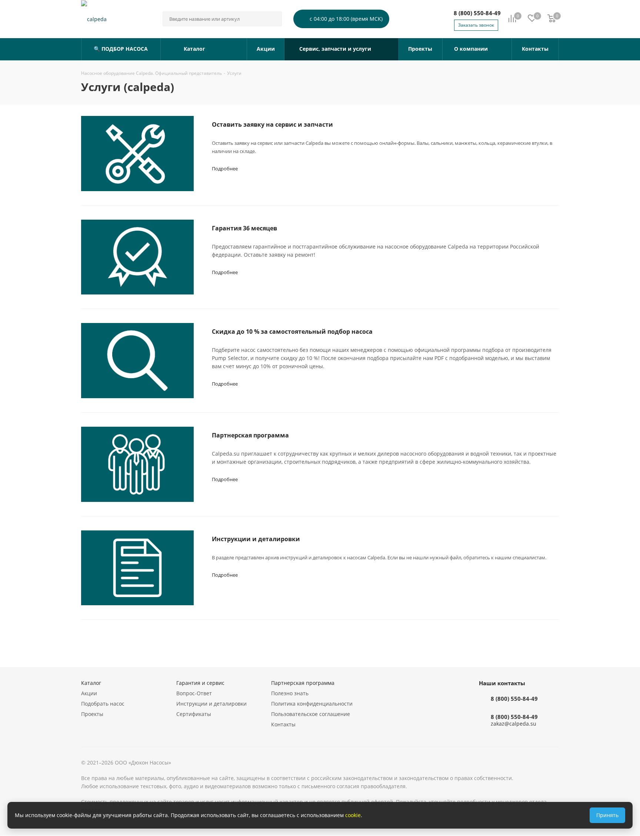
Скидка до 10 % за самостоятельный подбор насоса (292, 331)
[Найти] (273, 18)
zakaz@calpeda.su (513, 723)
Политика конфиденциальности (312, 703)
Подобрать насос (102, 703)
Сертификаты (193, 713)
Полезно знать (290, 693)
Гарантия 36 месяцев (244, 228)
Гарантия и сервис (200, 682)
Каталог (91, 682)
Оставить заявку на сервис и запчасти (272, 124)
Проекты (92, 713)
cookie (353, 815)
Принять (607, 815)
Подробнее (225, 168)
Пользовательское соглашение (310, 713)
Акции (89, 693)
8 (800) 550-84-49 (477, 13)
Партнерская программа (250, 435)
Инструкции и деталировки (256, 539)
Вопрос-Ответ (194, 693)
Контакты (283, 724)
